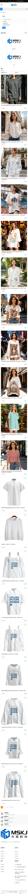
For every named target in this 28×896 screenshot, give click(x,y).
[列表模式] (3, 69)
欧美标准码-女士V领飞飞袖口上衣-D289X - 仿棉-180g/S (11, 324)
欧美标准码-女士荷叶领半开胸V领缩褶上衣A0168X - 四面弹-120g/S (12, 142)
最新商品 (2, 869)
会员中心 (16, 851)
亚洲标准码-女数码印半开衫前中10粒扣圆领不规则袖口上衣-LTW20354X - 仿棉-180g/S (12, 252)
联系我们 (17, 882)
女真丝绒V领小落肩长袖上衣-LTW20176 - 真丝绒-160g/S (12, 727)
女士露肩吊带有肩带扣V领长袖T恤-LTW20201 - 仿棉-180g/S (12, 580)
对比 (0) (2, 70)
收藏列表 (16, 856)
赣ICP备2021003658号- (13, 892)
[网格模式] (2, 69)
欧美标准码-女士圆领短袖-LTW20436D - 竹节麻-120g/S (11, 397)
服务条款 (2, 851)
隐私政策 (2, 858)
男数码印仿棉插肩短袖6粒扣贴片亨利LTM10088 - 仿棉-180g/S (13, 507)
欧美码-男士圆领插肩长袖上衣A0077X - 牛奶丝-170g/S (11, 105)
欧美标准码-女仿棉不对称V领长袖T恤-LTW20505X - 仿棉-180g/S (13, 361)
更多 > (26, 32)
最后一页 (11, 807)
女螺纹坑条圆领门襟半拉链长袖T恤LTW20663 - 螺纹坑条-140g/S (13, 690)
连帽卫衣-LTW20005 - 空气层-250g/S (8, 544)
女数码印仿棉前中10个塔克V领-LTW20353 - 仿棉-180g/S (12, 763)
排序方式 (2, 72)
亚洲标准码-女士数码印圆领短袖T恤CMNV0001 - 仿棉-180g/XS (13, 215)
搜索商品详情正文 (6, 24)
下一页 (7, 807)
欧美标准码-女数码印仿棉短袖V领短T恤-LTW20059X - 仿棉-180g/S (12, 435)
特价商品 (2, 871)
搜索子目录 (5, 23)
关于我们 (2, 853)
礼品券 (23, 892)
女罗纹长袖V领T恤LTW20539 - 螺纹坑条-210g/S (10, 800)
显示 (16, 72)
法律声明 (2, 856)
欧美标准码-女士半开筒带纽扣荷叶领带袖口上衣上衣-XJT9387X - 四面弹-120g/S (13, 179)
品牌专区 (2, 864)
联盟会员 (2, 866)
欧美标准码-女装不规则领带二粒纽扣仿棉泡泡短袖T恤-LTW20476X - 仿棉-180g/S (11, 472)
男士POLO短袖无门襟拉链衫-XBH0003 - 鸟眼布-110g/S (11, 617)
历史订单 (16, 853)
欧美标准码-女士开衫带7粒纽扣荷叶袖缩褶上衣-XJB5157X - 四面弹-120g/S (13, 289)
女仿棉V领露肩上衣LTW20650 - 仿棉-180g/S (9, 654)
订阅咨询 (16, 858)
